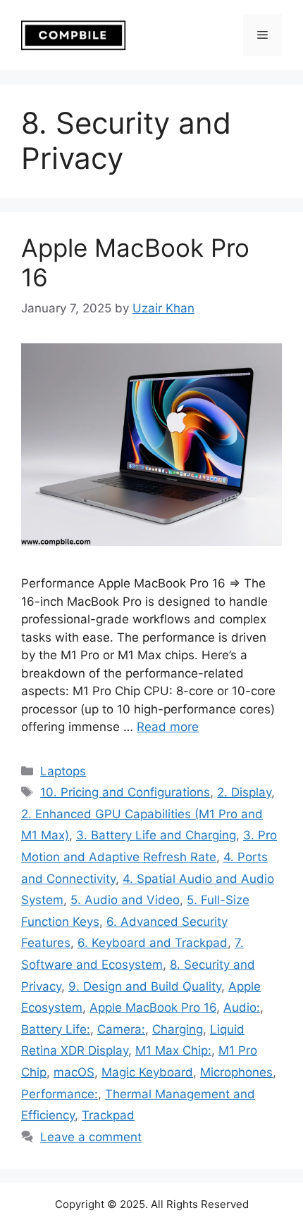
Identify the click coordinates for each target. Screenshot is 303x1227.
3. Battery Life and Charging (156, 835)
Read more (168, 727)
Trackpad (108, 1115)
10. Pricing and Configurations (125, 792)
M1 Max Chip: (173, 1050)
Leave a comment (91, 1137)
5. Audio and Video (125, 900)
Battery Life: (55, 1029)
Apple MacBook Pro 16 (152, 1007)
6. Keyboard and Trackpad (153, 943)
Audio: (241, 1007)
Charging (177, 1029)
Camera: (121, 1029)
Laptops (63, 771)
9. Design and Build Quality (144, 986)
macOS (74, 1072)
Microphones (236, 1072)
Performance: (59, 1094)
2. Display (244, 792)
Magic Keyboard (147, 1072)
